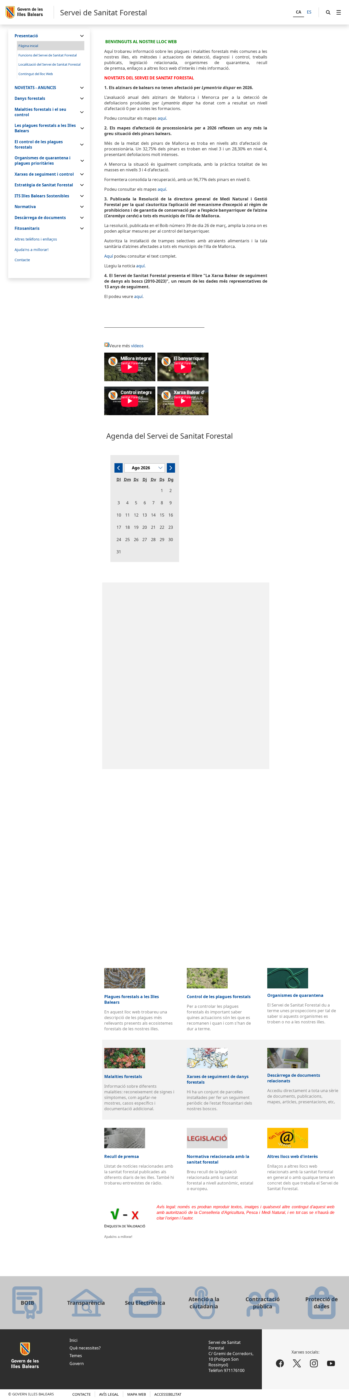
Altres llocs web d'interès (292, 1156)
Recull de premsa (121, 1156)
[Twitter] (297, 1363)
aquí (162, 189)
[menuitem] (338, 12)
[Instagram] (313, 1363)
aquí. (162, 118)
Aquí (108, 256)
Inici (73, 1340)
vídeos (137, 346)
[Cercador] (328, 12)
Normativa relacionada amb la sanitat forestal (218, 1159)
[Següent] (171, 468)
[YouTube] (331, 1363)
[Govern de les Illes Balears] (29, 12)
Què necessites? (85, 1348)
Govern (76, 1363)
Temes (75, 1355)
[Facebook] (279, 1363)
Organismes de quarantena (295, 995)
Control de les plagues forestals (219, 996)
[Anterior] (118, 468)
